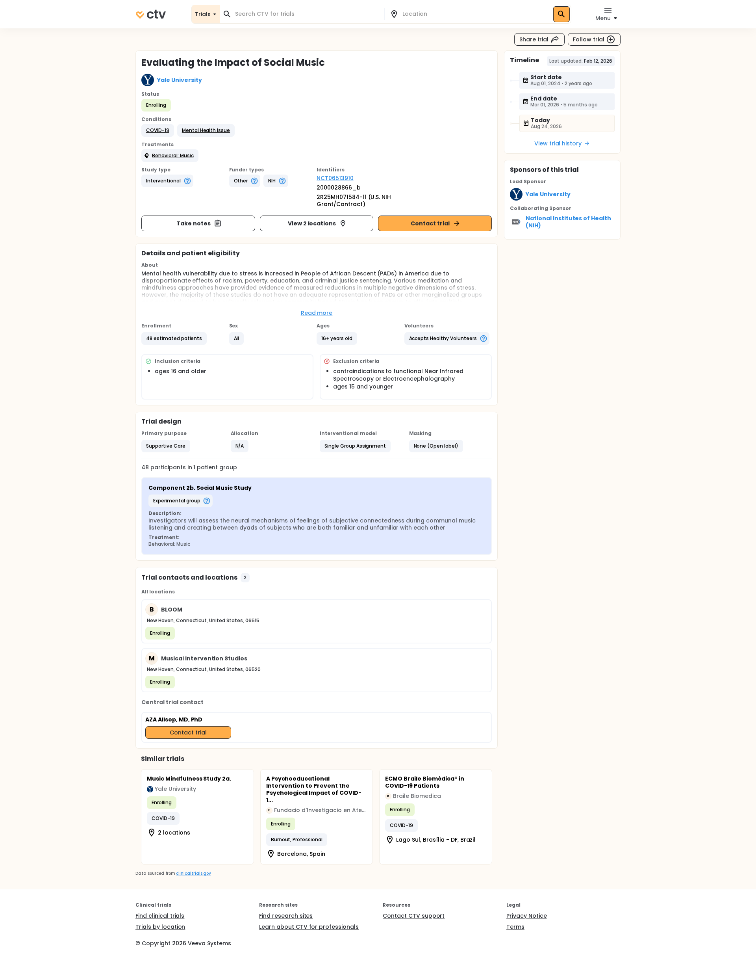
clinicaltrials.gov (193, 873)
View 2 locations (312, 223)
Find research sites (286, 915)
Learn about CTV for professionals (309, 926)
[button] (157, 130)
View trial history (558, 143)
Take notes (193, 223)
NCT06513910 (335, 178)
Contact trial (430, 223)
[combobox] (306, 14)
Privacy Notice (526, 915)
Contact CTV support (414, 915)
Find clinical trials (159, 915)
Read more (317, 312)
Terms (515, 926)
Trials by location (160, 926)
